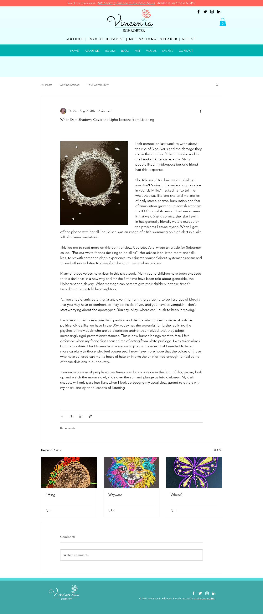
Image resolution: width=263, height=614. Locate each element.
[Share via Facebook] (62, 416)
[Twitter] (205, 11)
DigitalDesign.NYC (204, 598)
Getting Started (70, 85)
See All (218, 449)
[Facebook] (198, 11)
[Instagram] (212, 11)
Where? (177, 495)
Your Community (98, 85)
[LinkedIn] (218, 11)
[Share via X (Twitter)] (71, 416)
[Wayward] (131, 472)
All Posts (46, 85)
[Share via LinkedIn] (81, 416)
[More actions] (200, 111)
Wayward (115, 495)
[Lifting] (69, 472)
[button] (222, 22)
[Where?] (194, 472)
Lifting (50, 495)
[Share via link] (90, 416)
